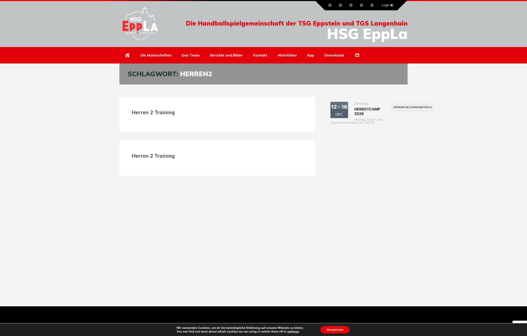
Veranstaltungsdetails (412, 107)
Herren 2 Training (153, 112)
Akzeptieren (335, 329)
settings (293, 331)
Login (385, 5)
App (310, 55)
